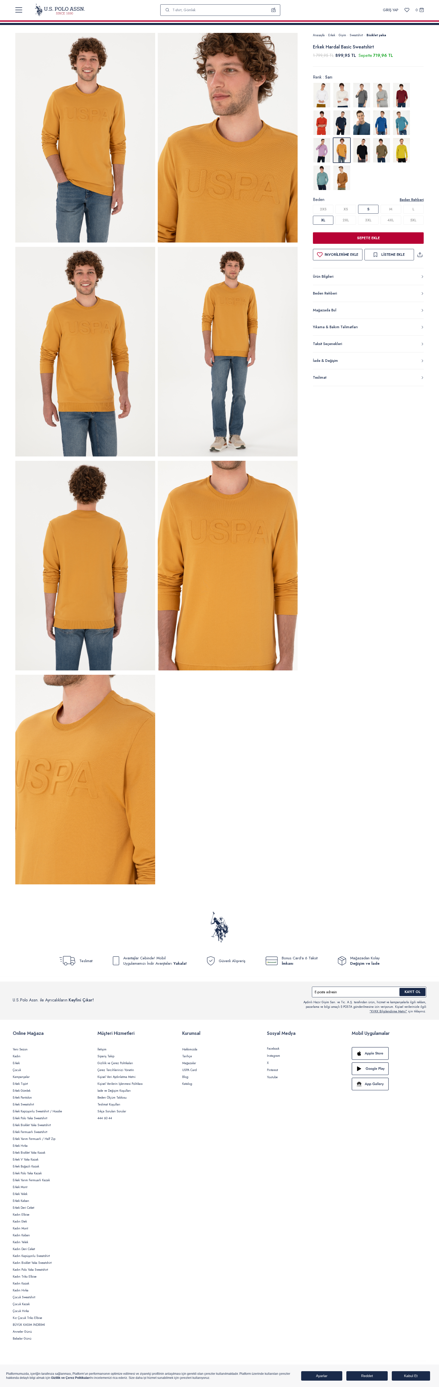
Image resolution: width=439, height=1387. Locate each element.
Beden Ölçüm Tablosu (112, 1097)
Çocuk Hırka (21, 1311)
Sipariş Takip (105, 1056)
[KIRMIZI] (401, 95)
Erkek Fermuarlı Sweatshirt (30, 1132)
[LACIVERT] (342, 122)
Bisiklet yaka (376, 35)
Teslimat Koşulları (108, 1104)
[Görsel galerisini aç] (85, 138)
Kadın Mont (20, 1228)
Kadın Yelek (20, 1242)
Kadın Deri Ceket (24, 1249)
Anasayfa (319, 35)
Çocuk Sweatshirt (24, 1297)
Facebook (273, 1048)
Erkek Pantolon (22, 1097)
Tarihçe (187, 1056)
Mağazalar (189, 1063)
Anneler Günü (22, 1331)
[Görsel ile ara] (273, 10)
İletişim (101, 1049)
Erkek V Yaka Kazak (25, 1159)
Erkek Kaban (21, 1201)
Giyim (342, 35)
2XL (346, 220)
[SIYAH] (362, 150)
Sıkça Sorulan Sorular (111, 1111)
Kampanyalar (21, 1077)
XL (323, 220)
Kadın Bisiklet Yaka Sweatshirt (32, 1263)
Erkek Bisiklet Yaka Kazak (29, 1152)
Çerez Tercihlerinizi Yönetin (115, 1070)
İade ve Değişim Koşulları (114, 1090)
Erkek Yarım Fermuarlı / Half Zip (34, 1139)
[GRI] (342, 95)
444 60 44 (104, 1118)
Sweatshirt (356, 35)
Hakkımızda (189, 1049)
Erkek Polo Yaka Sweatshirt (30, 1118)
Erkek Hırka (20, 1145)
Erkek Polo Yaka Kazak (27, 1173)
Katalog (187, 1083)
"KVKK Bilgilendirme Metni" (388, 1011)
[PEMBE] (322, 150)
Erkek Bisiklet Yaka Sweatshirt (32, 1125)
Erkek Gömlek (21, 1090)
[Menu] (18, 10)
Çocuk (17, 1070)
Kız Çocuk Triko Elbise (27, 1318)
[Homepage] (60, 10)
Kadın (16, 1056)
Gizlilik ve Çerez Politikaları (115, 1063)
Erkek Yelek (20, 1194)
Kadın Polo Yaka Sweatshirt (30, 1269)
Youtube (272, 1077)
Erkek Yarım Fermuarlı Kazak (31, 1180)
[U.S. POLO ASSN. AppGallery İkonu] (389, 1084)
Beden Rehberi (412, 199)
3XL (368, 220)
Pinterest (272, 1070)
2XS (323, 209)
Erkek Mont (20, 1187)
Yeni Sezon (20, 1049)
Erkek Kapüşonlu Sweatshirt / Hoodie (37, 1111)
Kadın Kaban (21, 1235)
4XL (390, 220)
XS (346, 209)
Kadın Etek (20, 1221)
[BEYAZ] (322, 95)
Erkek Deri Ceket (23, 1207)
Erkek (331, 35)
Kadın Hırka (20, 1290)
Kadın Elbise (21, 1214)
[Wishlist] (407, 10)
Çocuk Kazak (21, 1304)
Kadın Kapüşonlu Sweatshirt (31, 1256)
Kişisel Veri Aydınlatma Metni (116, 1077)
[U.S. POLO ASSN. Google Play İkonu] (389, 1068)
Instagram (273, 1055)
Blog (185, 1077)
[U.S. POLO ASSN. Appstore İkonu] (389, 1053)
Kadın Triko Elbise (24, 1276)
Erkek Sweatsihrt (23, 1104)
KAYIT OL (413, 991)
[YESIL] (382, 150)
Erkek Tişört (20, 1083)
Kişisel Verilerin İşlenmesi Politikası (120, 1083)
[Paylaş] (420, 254)
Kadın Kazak (21, 1283)
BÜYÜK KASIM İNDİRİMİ (29, 1324)
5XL (413, 220)
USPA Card (189, 1070)
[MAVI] (362, 122)
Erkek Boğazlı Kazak (26, 1166)
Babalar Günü (22, 1338)
